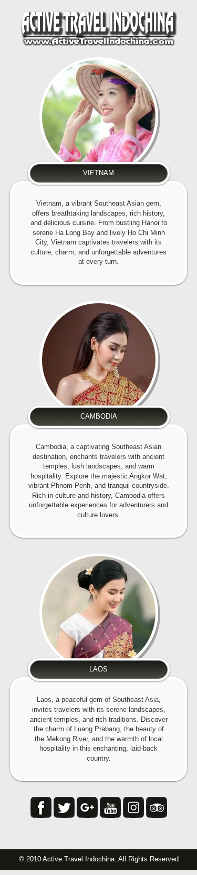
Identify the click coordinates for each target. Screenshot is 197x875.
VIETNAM (98, 173)
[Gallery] (133, 807)
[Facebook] (40, 807)
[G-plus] (87, 807)
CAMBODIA (98, 416)
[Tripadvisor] (156, 807)
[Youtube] (110, 807)
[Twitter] (64, 807)
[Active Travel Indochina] (99, 28)
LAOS (98, 669)
